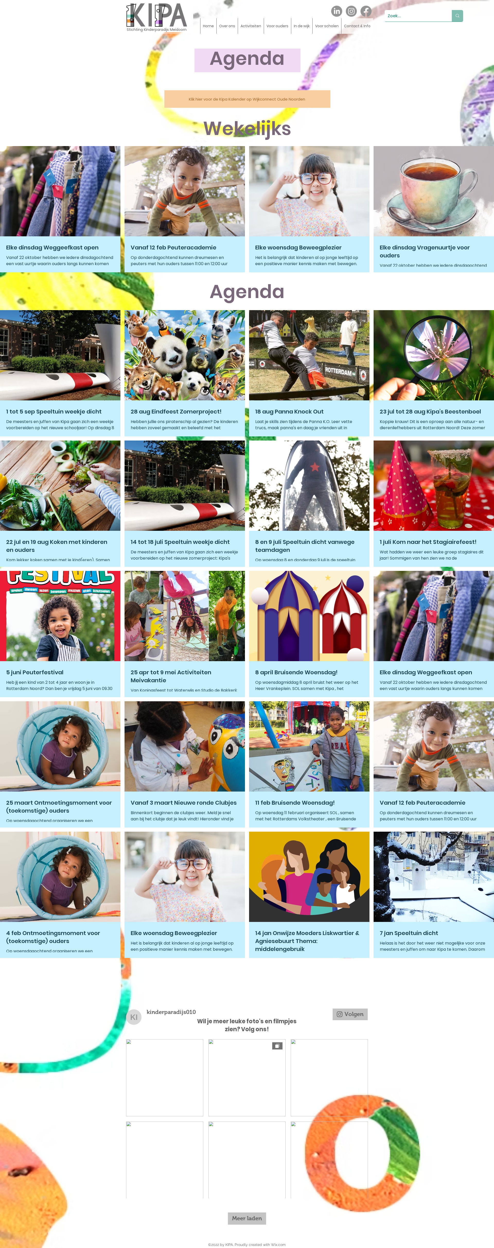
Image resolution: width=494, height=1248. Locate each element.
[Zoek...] (457, 16)
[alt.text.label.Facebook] (366, 11)
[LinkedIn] (336, 11)
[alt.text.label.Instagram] (351, 11)
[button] (227, 26)
